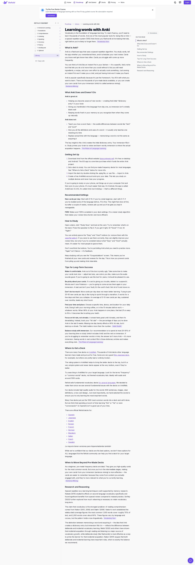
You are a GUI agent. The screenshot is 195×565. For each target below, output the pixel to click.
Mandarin (72, 433)
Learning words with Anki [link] (91, 24)
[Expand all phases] (56, 23)
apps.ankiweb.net (107, 159)
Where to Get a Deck (144, 62)
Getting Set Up (142, 49)
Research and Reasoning (145, 70)
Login (187, 2)
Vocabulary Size (103, 41)
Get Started (51, 15)
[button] (97, 13)
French (71, 427)
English (71, 421)
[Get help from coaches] (190, 560)
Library (77, 24)
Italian (70, 436)
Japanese (72, 418)
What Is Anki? (142, 40)
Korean (71, 424)
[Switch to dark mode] (175, 2)
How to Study (141, 55)
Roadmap (68, 24)
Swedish (71, 442)
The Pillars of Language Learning (94, 148)
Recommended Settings (145, 52)
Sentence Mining (72, 86)
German (71, 430)
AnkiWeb (92, 352)
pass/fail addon (71, 238)
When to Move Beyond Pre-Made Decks (146, 66)
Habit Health (117, 326)
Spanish (71, 415)
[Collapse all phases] (58, 23)
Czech (70, 439)
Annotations (153, 33)
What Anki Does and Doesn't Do (146, 45)
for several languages (107, 383)
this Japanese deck (121, 355)
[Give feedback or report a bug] (180, 2)
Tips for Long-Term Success (146, 59)
